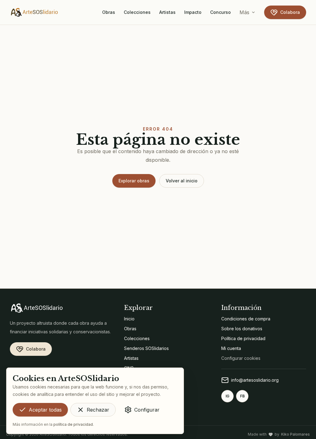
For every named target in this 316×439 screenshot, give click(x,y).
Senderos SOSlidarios (146, 348)
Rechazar (98, 410)
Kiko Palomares (295, 434)
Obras (108, 12)
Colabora (290, 12)
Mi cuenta (231, 348)
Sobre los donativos (241, 328)
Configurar (147, 410)
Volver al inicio (182, 180)
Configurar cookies (240, 358)
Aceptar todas (45, 410)
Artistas (167, 12)
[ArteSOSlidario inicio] (34, 12)
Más (244, 12)
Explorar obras (133, 180)
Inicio (129, 318)
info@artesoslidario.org (255, 380)
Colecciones (137, 12)
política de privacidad (73, 424)
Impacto (193, 12)
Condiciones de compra (245, 318)
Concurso (220, 12)
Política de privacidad (243, 338)
